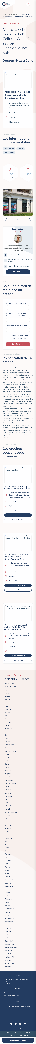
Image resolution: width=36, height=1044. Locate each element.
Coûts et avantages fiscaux (11, 995)
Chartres (8, 748)
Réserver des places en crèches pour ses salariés (18, 993)
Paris (6, 938)
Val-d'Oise (8, 951)
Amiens (7, 693)
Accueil (5, 14)
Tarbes (7, 889)
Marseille (8, 815)
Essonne (8, 928)
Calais (7, 738)
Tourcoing (8, 899)
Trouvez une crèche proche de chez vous (17, 979)
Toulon (7, 893)
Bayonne (8, 719)
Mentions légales (10, 1035)
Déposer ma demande (18, 1040)
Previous (5, 219)
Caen (6, 735)
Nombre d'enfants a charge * (16, 303)
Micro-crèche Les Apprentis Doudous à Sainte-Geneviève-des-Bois (17, 556)
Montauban (9, 822)
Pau (6, 851)
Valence (7, 906)
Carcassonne (9, 745)
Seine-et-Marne (10, 944)
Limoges (8, 806)
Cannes (7, 741)
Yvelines (8, 967)
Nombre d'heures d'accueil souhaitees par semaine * (16, 314)
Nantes (7, 835)
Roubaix (8, 870)
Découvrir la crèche (18, 519)
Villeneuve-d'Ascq (11, 918)
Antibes (7, 703)
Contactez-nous (18, 272)
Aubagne (8, 709)
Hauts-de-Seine (10, 931)
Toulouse (8, 896)
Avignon (8, 712)
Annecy (7, 700)
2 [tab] (19, 220)
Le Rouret (8, 796)
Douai (7, 764)
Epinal (7, 767)
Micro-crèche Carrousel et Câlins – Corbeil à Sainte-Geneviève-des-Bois (16, 627)
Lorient (7, 809)
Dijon (6, 761)
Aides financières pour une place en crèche (18, 984)
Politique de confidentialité (23, 1035)
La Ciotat (8, 777)
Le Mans (8, 793)
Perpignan (8, 854)
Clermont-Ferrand (11, 751)
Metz (6, 819)
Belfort (7, 725)
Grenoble (8, 770)
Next (31, 219)
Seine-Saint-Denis (11, 947)
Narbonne (8, 838)
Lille (6, 803)
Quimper (8, 860)
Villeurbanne (9, 963)
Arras (6, 706)
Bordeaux (8, 729)
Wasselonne (9, 922)
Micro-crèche (16, 14)
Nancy (7, 831)
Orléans (7, 848)
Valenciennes (9, 909)
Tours (7, 902)
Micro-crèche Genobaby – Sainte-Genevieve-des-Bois (17, 487)
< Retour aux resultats (12, 23)
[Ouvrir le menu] (28, 4)
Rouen (7, 873)
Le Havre (8, 790)
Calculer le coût (18, 344)
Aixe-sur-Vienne (10, 687)
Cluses (7, 754)
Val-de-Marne (10, 954)
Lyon (6, 934)
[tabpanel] (18, 202)
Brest (7, 732)
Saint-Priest (9, 941)
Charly (7, 925)
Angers (7, 696)
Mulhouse (8, 828)
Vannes (7, 912)
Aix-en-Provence (11, 684)
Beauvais (8, 722)
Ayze (6, 716)
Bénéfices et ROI (9, 997)
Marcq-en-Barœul (11, 812)
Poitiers (7, 857)
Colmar (7, 757)
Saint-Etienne (9, 877)
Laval (7, 786)
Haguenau (8, 774)
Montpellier (9, 825)
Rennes (7, 867)
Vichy (7, 915)
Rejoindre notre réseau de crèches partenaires (18, 1006)
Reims (7, 864)
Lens (6, 799)
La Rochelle (9, 780)
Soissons (8, 883)
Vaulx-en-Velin (10, 957)
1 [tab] (17, 220)
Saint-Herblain (10, 880)
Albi (6, 690)
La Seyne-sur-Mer (11, 783)
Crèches (10, 14)
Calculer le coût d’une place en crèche (17, 982)
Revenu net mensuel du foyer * (17, 326)
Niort (6, 844)
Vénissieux (8, 960)
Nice (6, 841)
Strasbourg (9, 886)
